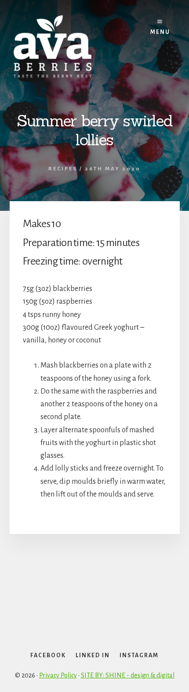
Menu (160, 32)
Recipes (62, 169)
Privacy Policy (58, 675)
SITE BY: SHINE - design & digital (127, 675)
